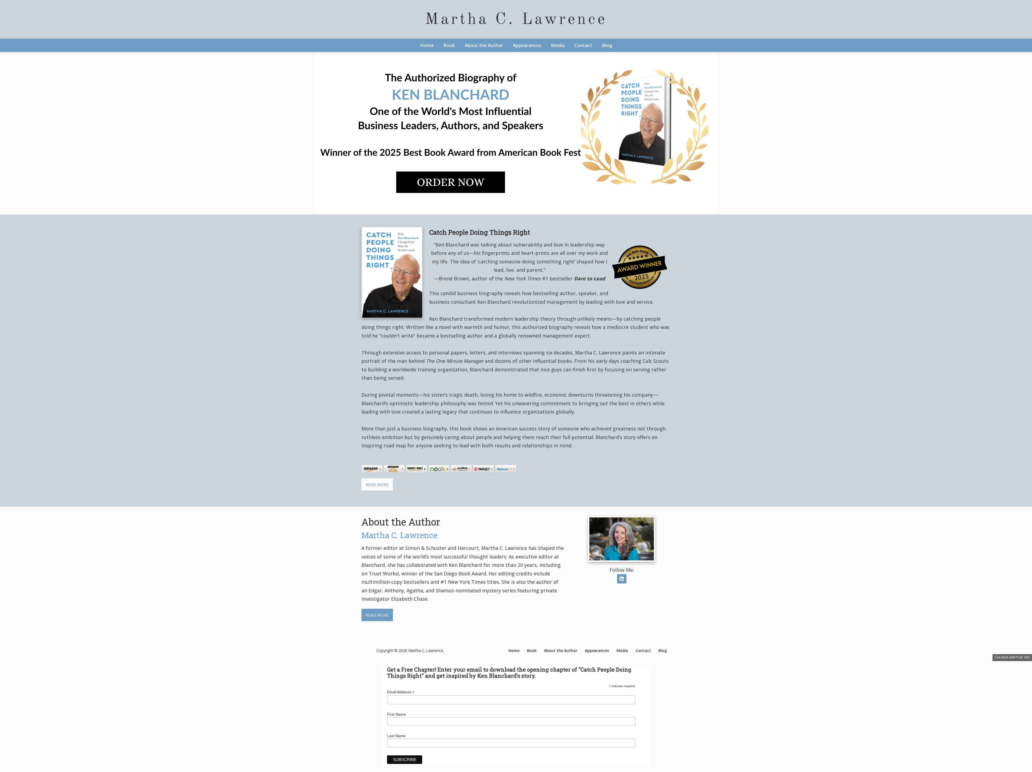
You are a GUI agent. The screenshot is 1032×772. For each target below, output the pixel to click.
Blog (607, 45)
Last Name (396, 736)
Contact (583, 45)
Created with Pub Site (1012, 657)
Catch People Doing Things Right (479, 232)
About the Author (484, 45)
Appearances (527, 45)
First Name (396, 714)
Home (427, 45)
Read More (377, 615)
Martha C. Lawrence (516, 20)
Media (558, 45)
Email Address (400, 692)
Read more (377, 484)
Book (449, 45)
